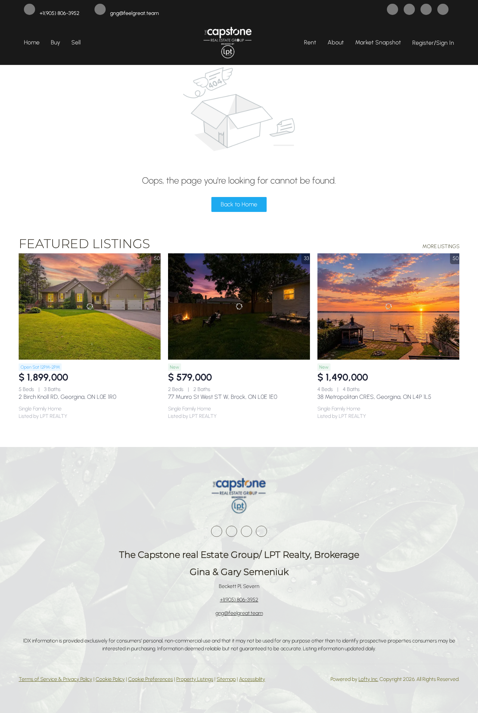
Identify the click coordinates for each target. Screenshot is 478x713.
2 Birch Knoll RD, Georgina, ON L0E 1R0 (67, 396)
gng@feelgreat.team (239, 613)
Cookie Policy (110, 679)
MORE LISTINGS (440, 246)
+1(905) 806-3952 (239, 600)
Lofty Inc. (368, 679)
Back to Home (239, 204)
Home (32, 42)
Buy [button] (55, 42)
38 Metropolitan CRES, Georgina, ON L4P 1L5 (374, 396)
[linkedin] (409, 10)
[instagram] (426, 10)
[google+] (442, 10)
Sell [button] (76, 42)
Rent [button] (310, 42)
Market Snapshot (378, 42)
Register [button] (423, 42)
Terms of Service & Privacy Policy (55, 679)
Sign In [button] (445, 42)
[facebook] (392, 10)
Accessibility (252, 679)
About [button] (336, 42)
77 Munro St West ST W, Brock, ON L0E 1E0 (222, 396)
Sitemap (226, 679)
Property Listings (194, 679)
